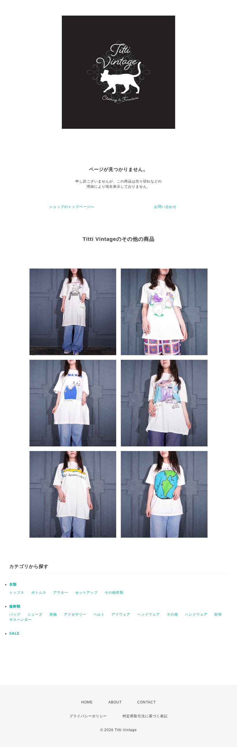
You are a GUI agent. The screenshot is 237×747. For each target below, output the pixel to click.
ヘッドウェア (148, 614)
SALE (14, 633)
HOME (87, 702)
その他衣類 (114, 592)
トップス (16, 592)
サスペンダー (20, 620)
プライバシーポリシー (88, 716)
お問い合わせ (165, 207)
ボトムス (38, 592)
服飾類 (15, 606)
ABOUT (115, 702)
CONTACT (146, 702)
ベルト (99, 614)
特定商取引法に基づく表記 (145, 716)
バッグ (15, 614)
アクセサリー (75, 614)
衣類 (13, 584)
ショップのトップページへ (71, 207)
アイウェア (121, 614)
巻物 (53, 614)
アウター (60, 592)
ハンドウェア (196, 614)
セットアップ (86, 592)
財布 (218, 614)
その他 (172, 614)
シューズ (34, 614)
